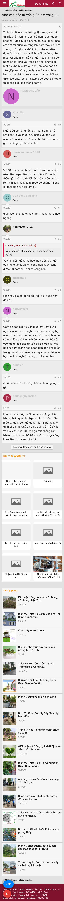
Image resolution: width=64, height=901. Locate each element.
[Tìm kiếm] (60, 3)
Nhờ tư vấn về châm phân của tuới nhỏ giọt (48, 575)
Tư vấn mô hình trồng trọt (16, 544)
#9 (59, 408)
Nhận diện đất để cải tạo (16, 575)
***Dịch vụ (10, 591)
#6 (59, 290)
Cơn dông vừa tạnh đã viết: (19, 245)
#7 (59, 321)
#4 (59, 208)
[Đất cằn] (48, 470)
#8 (59, 377)
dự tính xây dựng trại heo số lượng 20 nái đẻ (47, 513)
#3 (59, 164)
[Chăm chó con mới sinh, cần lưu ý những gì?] (16, 470)
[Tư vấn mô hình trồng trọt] (16, 532)
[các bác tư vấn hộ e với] (48, 532)
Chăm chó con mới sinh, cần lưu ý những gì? (16, 484)
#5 (59, 239)
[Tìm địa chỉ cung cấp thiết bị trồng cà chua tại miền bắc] (16, 501)
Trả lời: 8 (18, 26)
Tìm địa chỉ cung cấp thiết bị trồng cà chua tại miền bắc (16, 515)
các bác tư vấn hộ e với (48, 543)
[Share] (60, 26)
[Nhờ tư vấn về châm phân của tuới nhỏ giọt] (48, 564)
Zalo (8, 884)
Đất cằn (48, 481)
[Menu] (4, 3)
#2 (59, 124)
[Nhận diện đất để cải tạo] (16, 564)
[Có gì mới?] (53, 3)
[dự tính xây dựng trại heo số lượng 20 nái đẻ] (48, 501)
